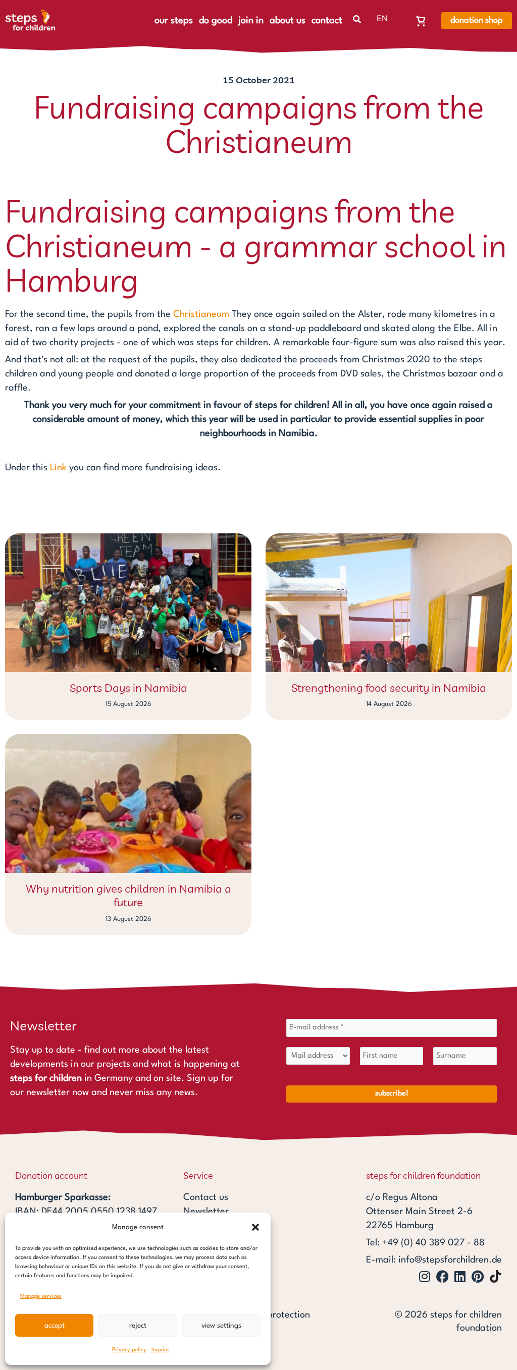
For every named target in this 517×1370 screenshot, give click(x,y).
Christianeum (201, 314)
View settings (221, 1325)
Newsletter (206, 1211)
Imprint (160, 1350)
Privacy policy (129, 1350)
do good (215, 20)
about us (287, 20)
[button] (255, 1227)
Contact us (205, 1197)
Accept (54, 1325)
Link (58, 467)
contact (327, 20)
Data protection (277, 1315)
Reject (137, 1325)
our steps (173, 20)
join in (251, 20)
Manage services (41, 1296)
